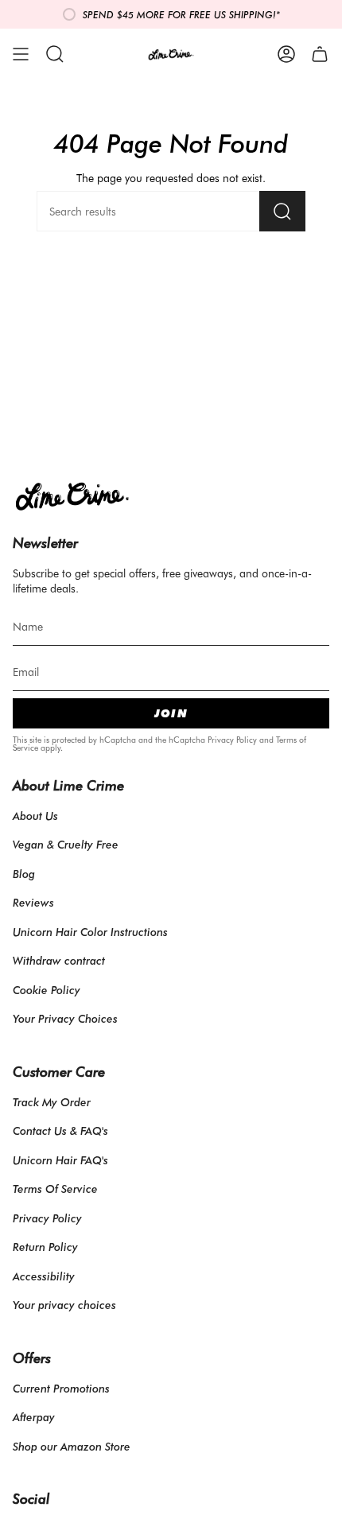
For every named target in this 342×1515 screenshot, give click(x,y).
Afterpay (34, 1416)
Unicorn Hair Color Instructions (90, 931)
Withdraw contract (59, 960)
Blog (24, 873)
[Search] (282, 211)
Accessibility (44, 1276)
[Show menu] (21, 54)
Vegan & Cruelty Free (66, 844)
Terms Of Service (55, 1188)
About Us (35, 815)
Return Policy (45, 1246)
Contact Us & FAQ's (60, 1130)
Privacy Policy (232, 739)
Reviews (33, 902)
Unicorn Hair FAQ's (60, 1159)
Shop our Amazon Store (71, 1446)
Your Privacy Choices (65, 1018)
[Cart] (319, 54)
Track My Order (52, 1101)
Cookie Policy (46, 989)
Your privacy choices (64, 1304)
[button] (55, 54)
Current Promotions (61, 1388)
